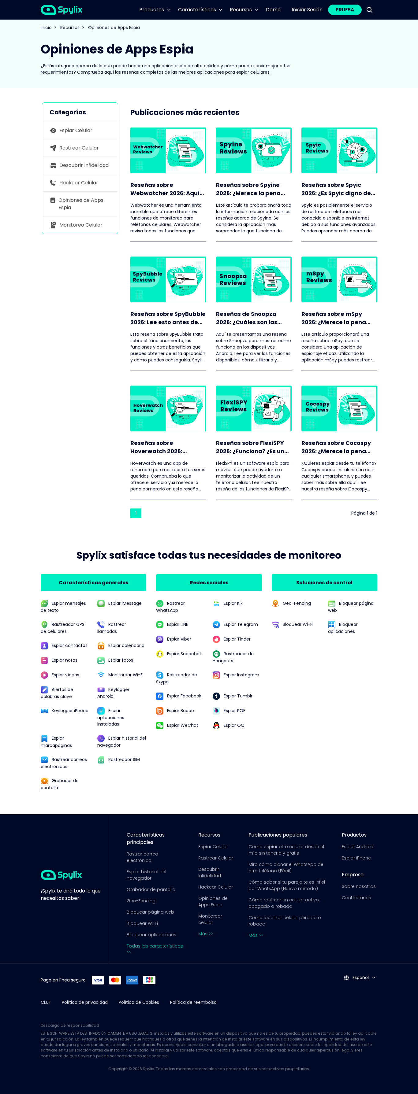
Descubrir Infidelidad (209, 872)
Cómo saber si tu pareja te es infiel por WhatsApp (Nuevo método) (286, 885)
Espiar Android (357, 847)
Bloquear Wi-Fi (142, 923)
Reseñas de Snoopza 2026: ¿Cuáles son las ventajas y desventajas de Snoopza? (250, 318)
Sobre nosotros (359, 886)
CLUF (46, 1002)
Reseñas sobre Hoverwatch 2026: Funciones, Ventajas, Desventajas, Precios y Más (163, 447)
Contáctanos (356, 898)
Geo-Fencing (141, 901)
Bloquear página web (150, 912)
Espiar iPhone (356, 858)
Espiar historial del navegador (146, 875)
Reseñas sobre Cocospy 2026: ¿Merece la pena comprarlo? (336, 447)
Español (360, 977)
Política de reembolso (193, 1002)
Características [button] (197, 9)
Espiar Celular (213, 847)
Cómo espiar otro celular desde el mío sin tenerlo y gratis (286, 850)
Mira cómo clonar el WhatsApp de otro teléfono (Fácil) (285, 867)
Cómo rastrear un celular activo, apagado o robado (283, 903)
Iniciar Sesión (307, 9)
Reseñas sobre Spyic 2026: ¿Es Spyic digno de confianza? (336, 189)
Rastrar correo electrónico (142, 857)
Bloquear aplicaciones (151, 935)
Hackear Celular (215, 887)
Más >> (205, 934)
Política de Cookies (139, 1002)
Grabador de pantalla (151, 889)
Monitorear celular (210, 919)
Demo (273, 9)
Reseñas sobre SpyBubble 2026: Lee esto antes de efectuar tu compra (168, 318)
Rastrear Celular (215, 858)
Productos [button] (151, 9)
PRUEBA (345, 9)
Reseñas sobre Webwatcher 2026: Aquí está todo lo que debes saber (165, 189)
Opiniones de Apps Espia (213, 901)
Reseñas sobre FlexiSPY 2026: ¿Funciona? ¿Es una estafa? (252, 447)
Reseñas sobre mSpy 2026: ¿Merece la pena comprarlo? (333, 318)
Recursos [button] (241, 9)
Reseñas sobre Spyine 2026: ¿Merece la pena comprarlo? (248, 189)
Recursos (70, 27)
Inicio (46, 27)
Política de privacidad (85, 1002)
